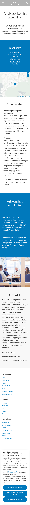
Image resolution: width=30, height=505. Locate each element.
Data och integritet (7, 391)
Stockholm (5, 408)
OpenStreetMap (21, 96)
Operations (5, 422)
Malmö (4, 411)
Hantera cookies (7, 394)
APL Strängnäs (6, 425)
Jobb (3, 388)
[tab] (10, 283)
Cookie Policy (12, 472)
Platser (4, 383)
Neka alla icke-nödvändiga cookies (15, 493)
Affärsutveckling (7, 430)
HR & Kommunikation (8, 436)
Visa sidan (15, 64)
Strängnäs (5, 403)
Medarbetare (6, 386)
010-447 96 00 (15, 61)
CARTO (28, 96)
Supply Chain (6, 433)
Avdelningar (5, 380)
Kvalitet (4, 428)
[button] (27, 3)
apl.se (15, 444)
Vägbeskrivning (15, 59)
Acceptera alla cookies (15, 487)
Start (3, 377)
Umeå (3, 414)
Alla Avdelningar (7, 438)
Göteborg (5, 406)
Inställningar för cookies (15, 499)
